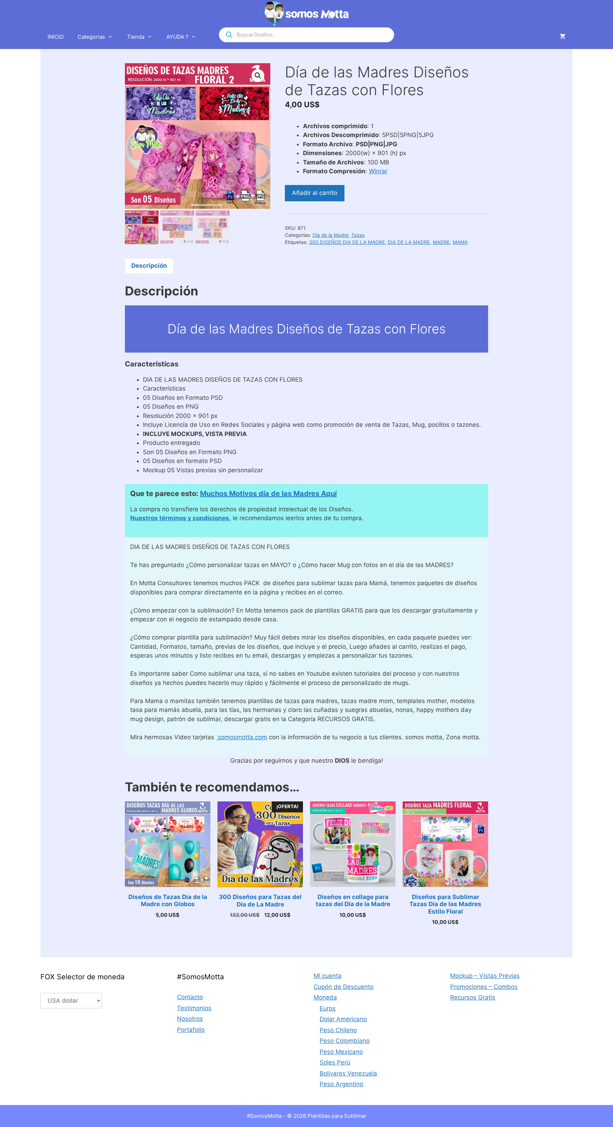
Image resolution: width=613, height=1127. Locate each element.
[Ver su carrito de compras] (562, 37)
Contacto (190, 997)
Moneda (325, 997)
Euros (328, 1008)
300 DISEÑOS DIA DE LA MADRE (347, 242)
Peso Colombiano (345, 1040)
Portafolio (191, 1029)
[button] (258, 75)
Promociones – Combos (484, 986)
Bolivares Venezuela (348, 1073)
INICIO (55, 36)
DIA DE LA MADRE (409, 242)
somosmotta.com (241, 737)
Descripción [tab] (149, 265)
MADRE (441, 242)
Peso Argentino (341, 1084)
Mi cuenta (328, 975)
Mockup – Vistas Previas (485, 975)
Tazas (358, 235)
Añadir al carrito (314, 192)
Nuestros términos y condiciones (179, 518)
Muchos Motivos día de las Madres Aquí (268, 493)
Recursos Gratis (472, 997)
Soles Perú (335, 1062)
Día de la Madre (330, 235)
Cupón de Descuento (344, 986)
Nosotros (190, 1018)
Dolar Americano (343, 1019)
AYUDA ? (177, 36)
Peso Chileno (338, 1030)
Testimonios (194, 1008)
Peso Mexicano (341, 1051)
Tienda (135, 36)
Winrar (378, 171)
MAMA (460, 242)
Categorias (91, 36)
